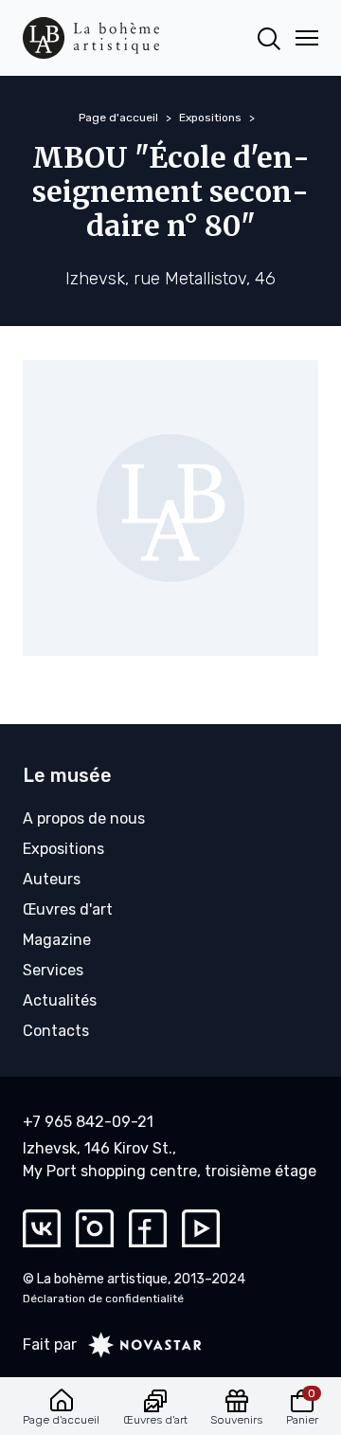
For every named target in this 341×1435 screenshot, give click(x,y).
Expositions (210, 117)
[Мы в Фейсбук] (148, 1228)
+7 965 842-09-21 (88, 1122)
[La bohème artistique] (91, 38)
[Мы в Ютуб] (201, 1228)
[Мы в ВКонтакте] (42, 1228)
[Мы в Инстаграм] (95, 1228)
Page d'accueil (118, 117)
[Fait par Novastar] (139, 1345)
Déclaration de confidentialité (103, 1298)
